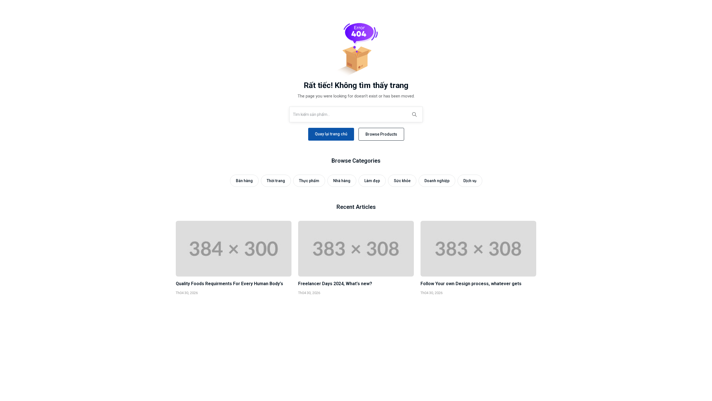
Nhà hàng (341, 181)
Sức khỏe (402, 181)
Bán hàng (244, 181)
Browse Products (381, 134)
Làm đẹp (372, 181)
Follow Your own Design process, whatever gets (471, 283)
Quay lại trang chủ (331, 134)
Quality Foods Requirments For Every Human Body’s (229, 283)
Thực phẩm (309, 181)
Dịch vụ (469, 181)
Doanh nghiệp (436, 181)
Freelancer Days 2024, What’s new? (335, 283)
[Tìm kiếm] (414, 114)
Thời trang (276, 181)
